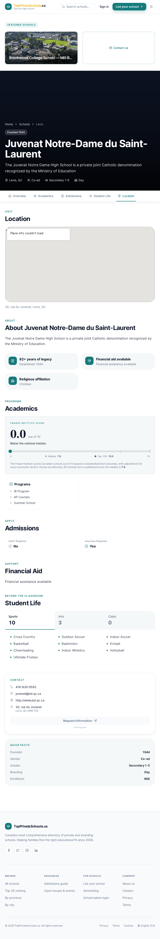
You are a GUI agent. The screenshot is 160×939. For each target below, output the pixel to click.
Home (9, 124)
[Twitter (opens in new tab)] (18, 850)
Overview (19, 196)
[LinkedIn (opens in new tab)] (36, 850)
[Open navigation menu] (151, 6)
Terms (126, 905)
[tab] (30, 620)
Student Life (102, 196)
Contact (127, 890)
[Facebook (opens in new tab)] (8, 850)
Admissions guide (56, 883)
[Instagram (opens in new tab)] (27, 850)
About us (128, 883)
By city (9, 905)
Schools (24, 124)
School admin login (96, 897)
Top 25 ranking (15, 890)
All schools (12, 883)
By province (13, 897)
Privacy (127, 897)
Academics (46, 196)
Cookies (128, 925)
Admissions (74, 196)
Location (128, 196)
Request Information (77, 720)
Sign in (104, 6)
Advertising (91, 890)
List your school (127, 6)
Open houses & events (59, 890)
